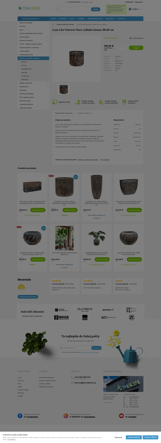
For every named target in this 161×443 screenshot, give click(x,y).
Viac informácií (11, 439)
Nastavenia (118, 437)
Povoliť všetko (150, 437)
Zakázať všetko (134, 437)
